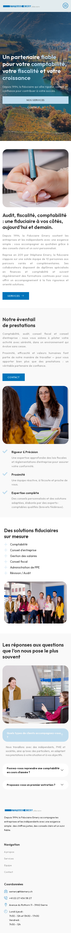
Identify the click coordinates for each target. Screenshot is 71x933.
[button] (35, 735)
